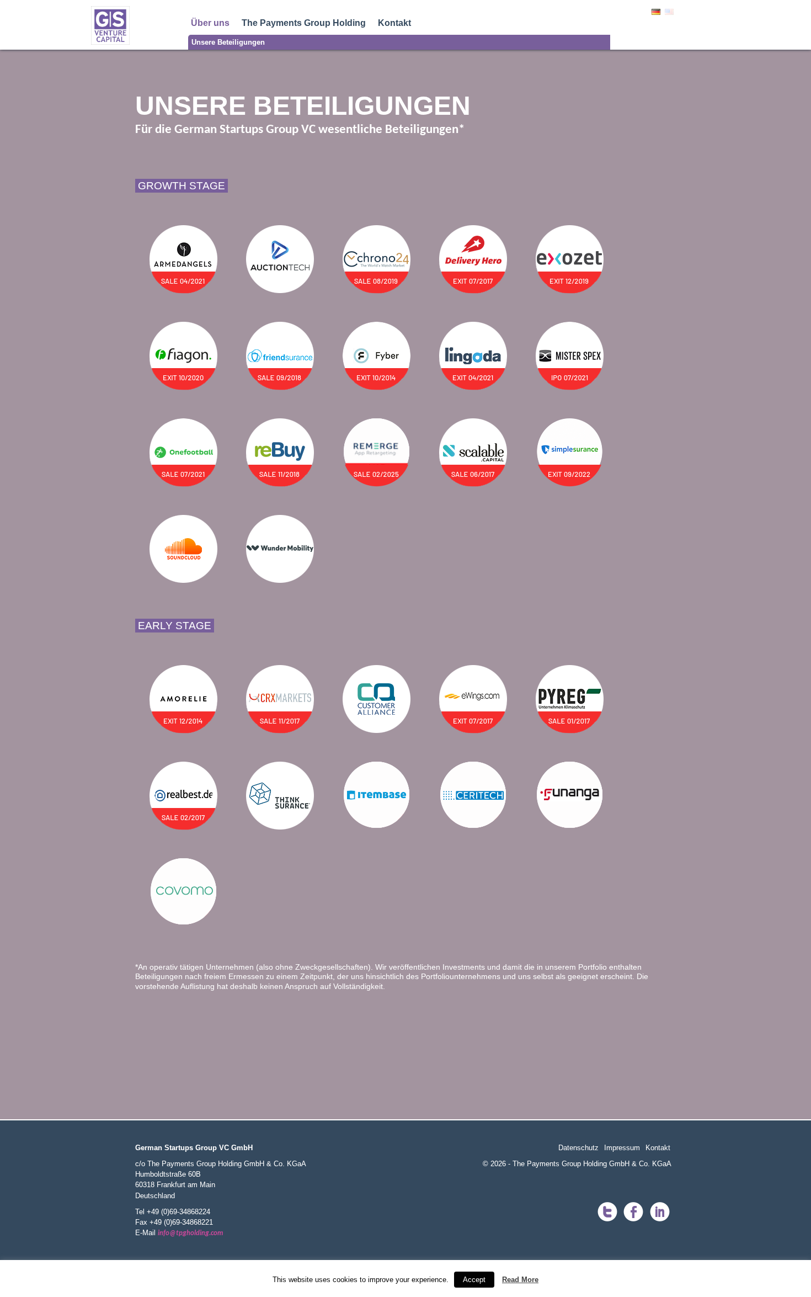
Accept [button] (474, 1279)
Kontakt (394, 23)
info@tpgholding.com (190, 1233)
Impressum (622, 1148)
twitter (606, 1212)
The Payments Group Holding (304, 23)
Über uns (210, 23)
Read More (520, 1279)
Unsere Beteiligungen (228, 42)
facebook (633, 1212)
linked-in (659, 1212)
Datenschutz (578, 1148)
